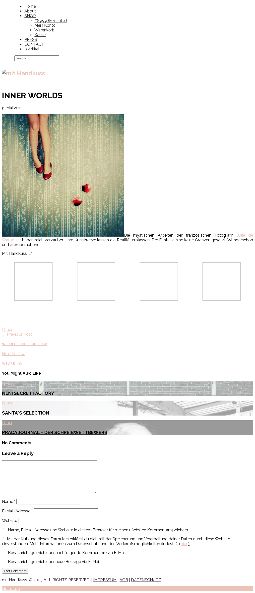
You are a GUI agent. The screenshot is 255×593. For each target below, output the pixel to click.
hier (184, 543)
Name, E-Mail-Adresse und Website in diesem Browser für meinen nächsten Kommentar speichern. (98, 530)
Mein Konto (45, 25)
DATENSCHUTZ (146, 580)
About (30, 11)
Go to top (11, 588)
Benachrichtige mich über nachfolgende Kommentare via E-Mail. (67, 552)
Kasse (40, 34)
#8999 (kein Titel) (50, 20)
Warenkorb (44, 30)
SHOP (30, 15)
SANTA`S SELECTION (25, 413)
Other (7, 329)
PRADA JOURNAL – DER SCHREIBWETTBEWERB (54, 432)
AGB (124, 580)
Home (30, 6)
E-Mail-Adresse (17, 511)
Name (8, 501)
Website (9, 520)
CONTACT (34, 44)
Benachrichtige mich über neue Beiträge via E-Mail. (54, 561)
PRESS (30, 39)
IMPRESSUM (105, 580)
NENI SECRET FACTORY (28, 393)
